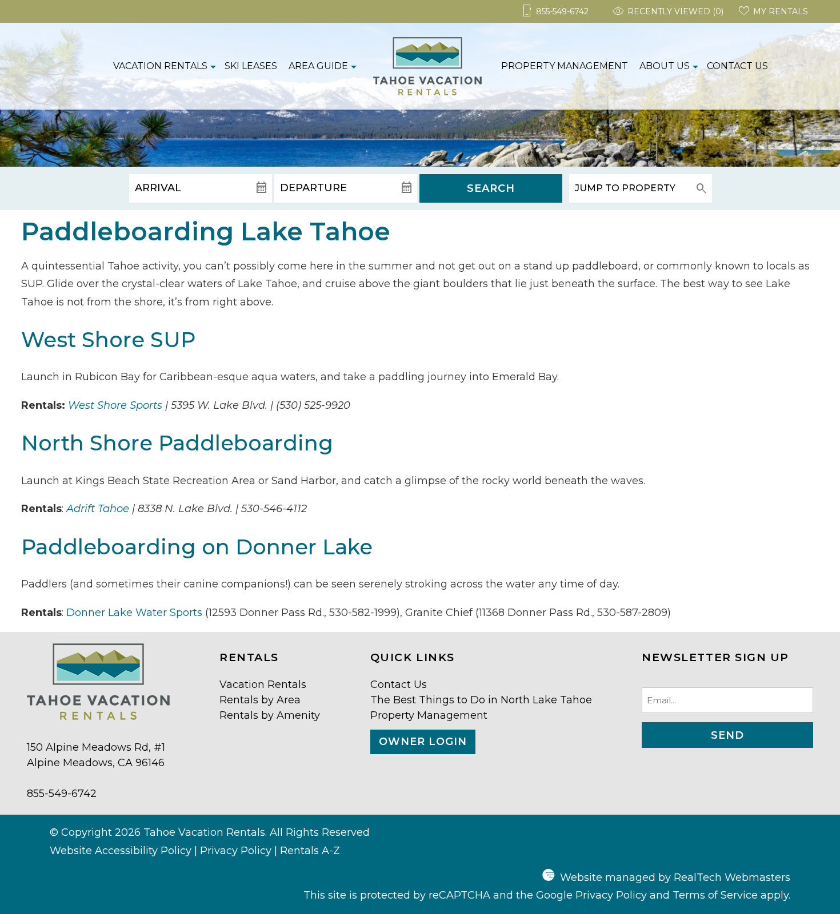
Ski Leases (251, 66)
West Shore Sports (115, 405)
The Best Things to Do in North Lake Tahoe (481, 700)
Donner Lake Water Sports (134, 612)
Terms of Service (715, 895)
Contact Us (737, 66)
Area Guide (318, 66)
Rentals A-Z (310, 850)
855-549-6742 (62, 793)
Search (491, 188)
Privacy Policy (235, 850)
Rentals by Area (260, 700)
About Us (664, 66)
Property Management (564, 66)
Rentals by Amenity (269, 715)
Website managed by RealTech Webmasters (675, 877)
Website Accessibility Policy (120, 850)
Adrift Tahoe (97, 508)
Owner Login (423, 741)
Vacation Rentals (160, 66)
